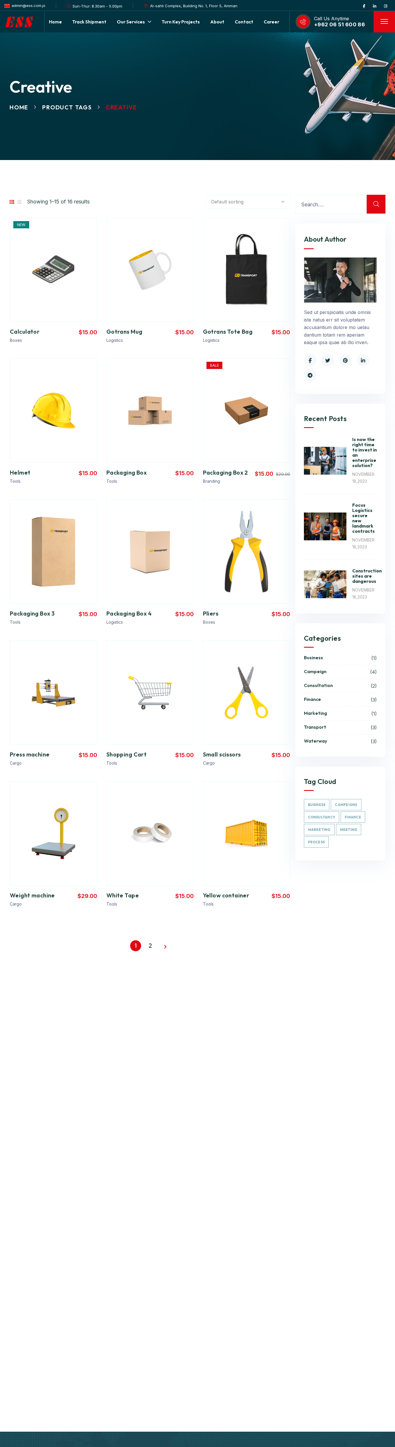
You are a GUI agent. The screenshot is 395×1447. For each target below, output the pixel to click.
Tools (15, 481)
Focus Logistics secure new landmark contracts (363, 518)
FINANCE (353, 817)
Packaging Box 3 (32, 613)
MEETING (348, 829)
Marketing (340, 713)
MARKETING (319, 829)
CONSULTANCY (321, 817)
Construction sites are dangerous (367, 576)
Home (19, 107)
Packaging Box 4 (129, 613)
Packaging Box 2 (225, 472)
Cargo (16, 763)
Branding (211, 481)
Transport (340, 727)
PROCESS (316, 842)
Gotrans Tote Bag (228, 331)
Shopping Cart (126, 754)
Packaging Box (126, 472)
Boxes (16, 340)
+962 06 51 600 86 (339, 24)
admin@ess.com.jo (28, 5)
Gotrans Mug (124, 331)
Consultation (340, 685)
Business (340, 658)
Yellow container (226, 895)
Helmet (20, 472)
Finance (340, 699)
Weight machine (32, 895)
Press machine (29, 754)
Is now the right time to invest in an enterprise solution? (364, 452)
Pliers (211, 613)
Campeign (340, 672)
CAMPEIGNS (346, 805)
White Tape (122, 895)
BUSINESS (317, 805)
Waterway (340, 741)
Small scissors (222, 754)
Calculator (25, 331)
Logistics (114, 340)
